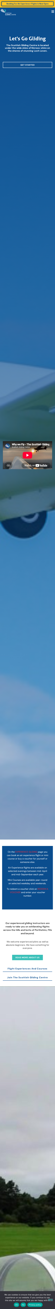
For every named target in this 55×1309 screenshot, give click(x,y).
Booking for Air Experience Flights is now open (27, 3)
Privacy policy (35, 1305)
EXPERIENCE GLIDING (26, 851)
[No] (50, 1300)
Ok (16, 1305)
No (23, 1305)
